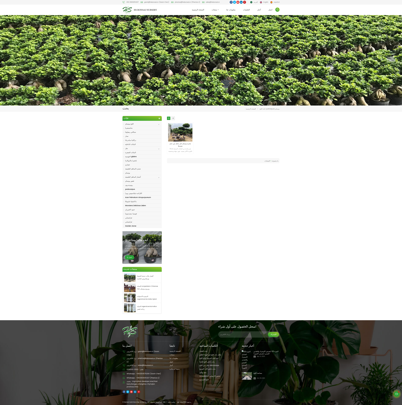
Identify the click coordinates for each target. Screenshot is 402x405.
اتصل (270, 9)
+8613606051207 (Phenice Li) (147, 378)
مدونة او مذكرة (175, 369)
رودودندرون (129, 185)
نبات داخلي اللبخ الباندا (207, 362)
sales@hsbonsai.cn (213, 2)
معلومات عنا (230, 9)
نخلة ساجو (202, 372)
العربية (256, 2)
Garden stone (130, 226)
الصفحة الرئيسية (198, 9)
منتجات (214, 9)
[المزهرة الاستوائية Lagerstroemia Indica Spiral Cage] (130, 298)
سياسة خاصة (171, 402)
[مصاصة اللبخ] (247, 376)
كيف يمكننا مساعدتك (136, 240)
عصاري (127, 165)
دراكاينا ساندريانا (130, 140)
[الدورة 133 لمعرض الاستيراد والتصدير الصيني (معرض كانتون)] (247, 359)
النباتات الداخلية (130, 144)
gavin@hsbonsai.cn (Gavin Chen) (156, 2)
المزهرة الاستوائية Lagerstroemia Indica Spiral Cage (147, 298)
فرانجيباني (128, 218)
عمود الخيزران (130, 209)
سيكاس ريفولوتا (130, 132)
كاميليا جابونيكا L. (131, 201)
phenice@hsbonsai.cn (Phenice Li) (187, 2)
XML (164, 402)
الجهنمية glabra (131, 156)
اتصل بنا (129, 257)
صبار (126, 136)
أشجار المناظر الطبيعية (133, 177)
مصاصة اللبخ (258, 373)
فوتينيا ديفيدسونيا (131, 213)
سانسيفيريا (129, 128)
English (265, 2)
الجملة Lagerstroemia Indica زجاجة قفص (147, 307)
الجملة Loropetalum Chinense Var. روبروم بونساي (147, 287)
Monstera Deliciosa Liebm (135, 205)
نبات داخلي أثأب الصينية (207, 369)
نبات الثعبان (203, 351)
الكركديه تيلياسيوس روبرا (133, 193)
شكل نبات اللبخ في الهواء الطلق (210, 354)
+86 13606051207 (132, 2)
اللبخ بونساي (129, 124)
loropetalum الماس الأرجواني (209, 376)
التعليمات (246, 9)
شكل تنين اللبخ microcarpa (209, 365)
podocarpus (130, 189)
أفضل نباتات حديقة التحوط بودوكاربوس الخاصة (145, 277)
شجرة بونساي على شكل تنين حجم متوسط (180, 145)
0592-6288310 (132, 369)
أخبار (259, 9)
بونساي (127, 173)
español (277, 2)
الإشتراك (273, 334)
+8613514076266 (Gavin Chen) (148, 373)
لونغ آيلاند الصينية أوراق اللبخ (208, 358)
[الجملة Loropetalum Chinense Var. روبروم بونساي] (130, 287)
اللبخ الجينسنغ (204, 379)
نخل (126, 148)
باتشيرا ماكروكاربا (131, 160)
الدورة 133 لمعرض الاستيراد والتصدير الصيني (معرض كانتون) (266, 352)
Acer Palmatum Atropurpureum (138, 197)
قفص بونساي (129, 181)
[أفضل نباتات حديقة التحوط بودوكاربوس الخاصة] (130, 277)
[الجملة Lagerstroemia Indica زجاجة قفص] (130, 308)
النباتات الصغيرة (130, 152)
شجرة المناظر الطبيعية (133, 169)
